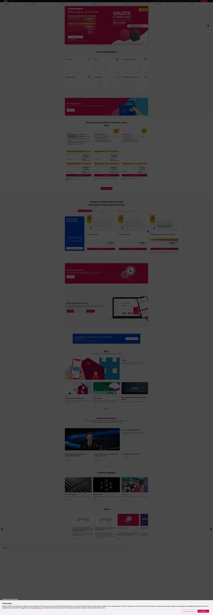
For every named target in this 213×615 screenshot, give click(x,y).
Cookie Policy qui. (37, 608)
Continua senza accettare (10, 599)
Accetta (203, 611)
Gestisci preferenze (189, 611)
